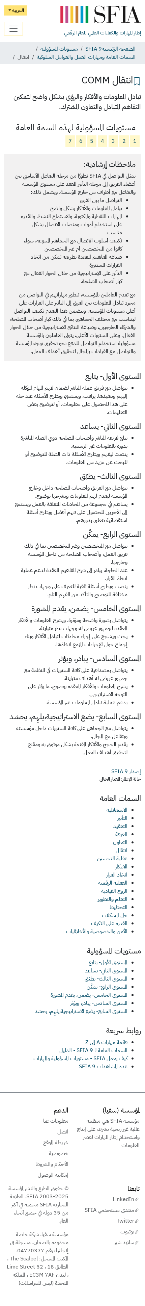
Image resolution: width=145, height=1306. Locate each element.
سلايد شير (124, 1242)
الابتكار (121, 867)
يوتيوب (127, 1232)
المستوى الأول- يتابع (108, 963)
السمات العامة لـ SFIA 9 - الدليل (93, 1050)
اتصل (62, 1132)
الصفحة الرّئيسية (119, 49)
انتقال (121, 850)
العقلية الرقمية (112, 883)
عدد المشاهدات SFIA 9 (103, 1067)
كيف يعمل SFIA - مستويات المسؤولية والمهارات (80, 1058)
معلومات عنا (55, 1121)
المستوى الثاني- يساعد (106, 971)
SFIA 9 (93, 49)
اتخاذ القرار (116, 875)
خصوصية (58, 1153)
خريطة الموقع (55, 1143)
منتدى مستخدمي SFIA (109, 1210)
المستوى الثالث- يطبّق (106, 979)
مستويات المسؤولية (59, 49)
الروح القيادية (114, 891)
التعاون (120, 842)
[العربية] (100, 14)
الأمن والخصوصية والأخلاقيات (96, 932)
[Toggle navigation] (13, 28)
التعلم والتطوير (112, 899)
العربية (17, 10)
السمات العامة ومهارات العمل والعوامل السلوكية (86, 57)
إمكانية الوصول (53, 1175)
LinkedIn (123, 1199)
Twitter (125, 1221)
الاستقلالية (117, 810)
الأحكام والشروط (52, 1164)
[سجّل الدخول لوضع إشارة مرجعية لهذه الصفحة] (137, 81)
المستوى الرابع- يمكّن (107, 987)
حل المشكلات (114, 915)
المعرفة (121, 834)
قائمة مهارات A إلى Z (106, 1042)
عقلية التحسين (112, 859)
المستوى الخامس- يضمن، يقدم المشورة (89, 995)
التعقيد (120, 826)
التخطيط (118, 907)
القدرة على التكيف (109, 923)
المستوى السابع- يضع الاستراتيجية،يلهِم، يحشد (81, 1011)
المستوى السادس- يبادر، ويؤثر (98, 1003)
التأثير (122, 818)
